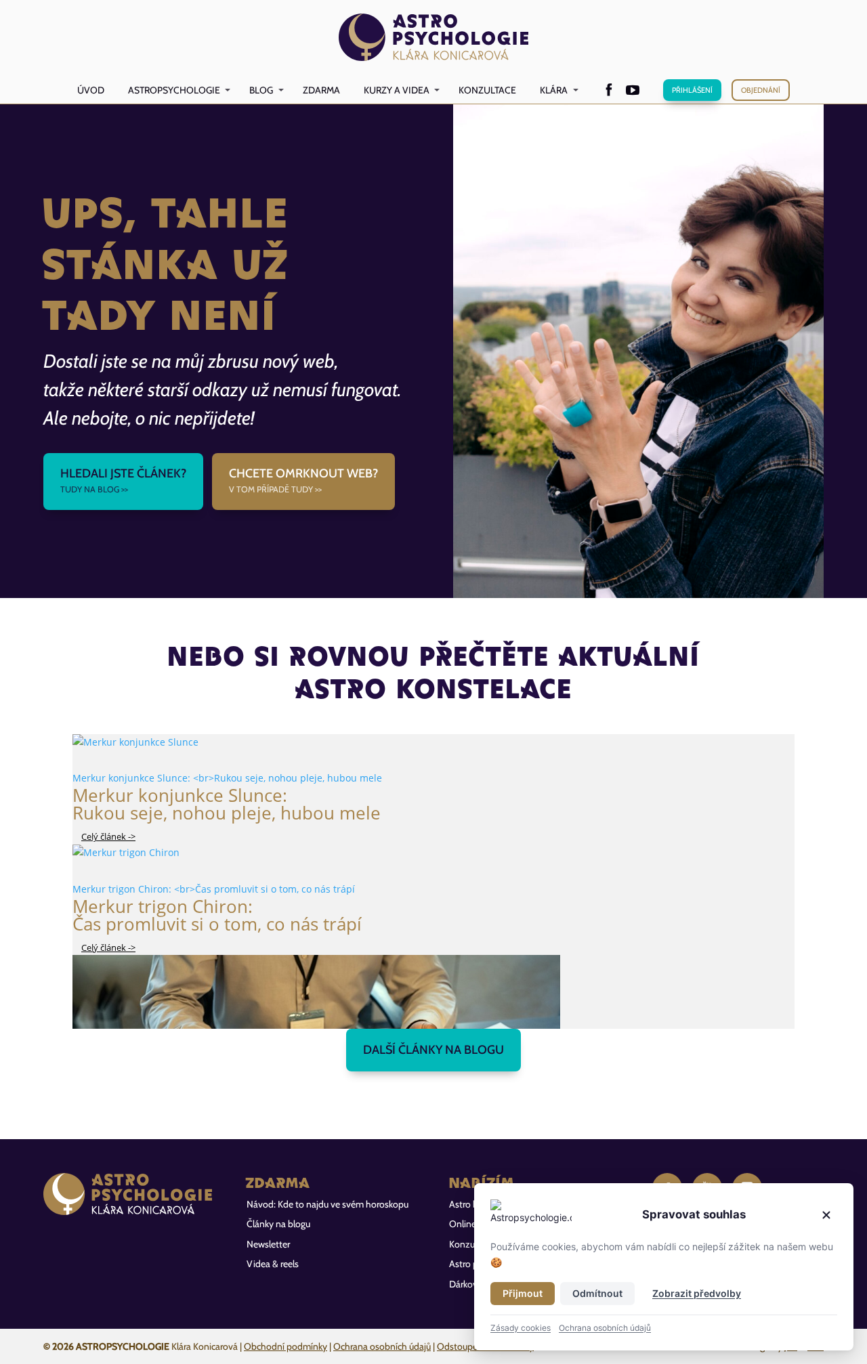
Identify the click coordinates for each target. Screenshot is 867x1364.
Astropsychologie (174, 90)
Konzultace (487, 90)
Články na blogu (278, 1224)
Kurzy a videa (396, 90)
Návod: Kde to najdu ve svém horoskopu (327, 1204)
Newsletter (268, 1244)
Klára (554, 90)
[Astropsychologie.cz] (434, 38)
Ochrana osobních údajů (382, 1346)
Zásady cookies (520, 1328)
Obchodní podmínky (285, 1346)
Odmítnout (597, 1293)
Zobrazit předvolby (696, 1293)
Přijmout (523, 1293)
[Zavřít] (826, 1215)
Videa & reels (273, 1264)
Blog (261, 90)
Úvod (90, 90)
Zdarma (321, 90)
